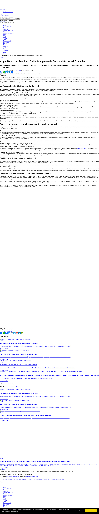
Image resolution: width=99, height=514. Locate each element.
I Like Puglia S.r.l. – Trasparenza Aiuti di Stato (30, 479)
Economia (5, 46)
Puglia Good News (8, 12)
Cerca (18, 18)
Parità (4, 37)
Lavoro (4, 47)
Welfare (5, 27)
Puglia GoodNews (4, 15)
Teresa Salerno (17, 70)
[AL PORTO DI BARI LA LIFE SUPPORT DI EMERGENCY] (15, 360)
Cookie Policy (5, 511)
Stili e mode (6, 42)
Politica (5, 43)
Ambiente (5, 29)
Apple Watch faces (81, 148)
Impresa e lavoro (7, 26)
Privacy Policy (14, 511)
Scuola (5, 31)
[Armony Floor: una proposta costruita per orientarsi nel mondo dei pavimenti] (20, 411)
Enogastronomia (7, 41)
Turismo (5, 38)
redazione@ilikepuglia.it (12, 476)
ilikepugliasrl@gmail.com (31, 476)
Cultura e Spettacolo (8, 33)
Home (1, 479)
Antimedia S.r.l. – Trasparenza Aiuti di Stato (53, 479)
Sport (4, 39)
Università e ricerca (8, 30)
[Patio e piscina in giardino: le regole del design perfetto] (14, 350)
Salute (4, 34)
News (4, 25)
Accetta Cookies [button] (91, 510)
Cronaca (5, 44)
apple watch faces (7, 331)
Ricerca (5, 48)
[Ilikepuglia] (3, 9)
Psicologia (5, 50)
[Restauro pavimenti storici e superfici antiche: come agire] (15, 339)
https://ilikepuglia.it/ (5, 205)
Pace (4, 35)
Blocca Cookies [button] (79, 510)
